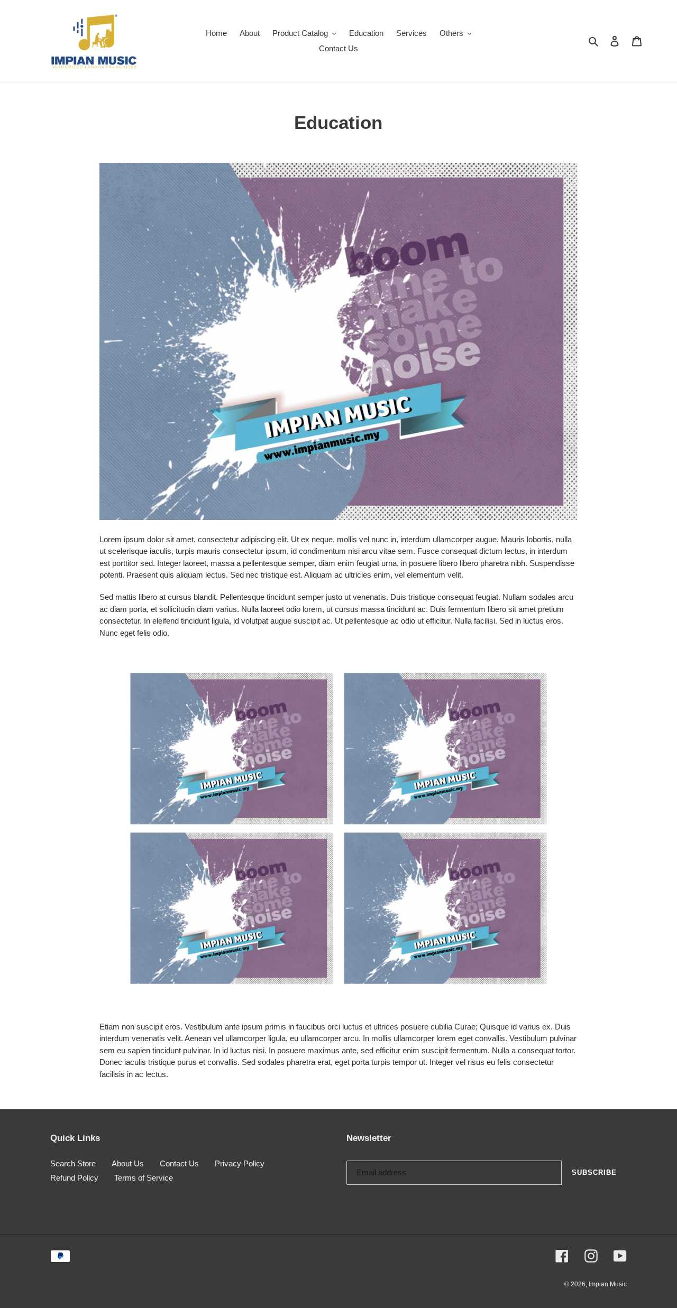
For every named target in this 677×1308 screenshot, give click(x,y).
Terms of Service (143, 1177)
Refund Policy (74, 1177)
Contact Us (179, 1163)
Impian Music (608, 1284)
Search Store (73, 1163)
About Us (128, 1163)
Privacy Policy (239, 1163)
